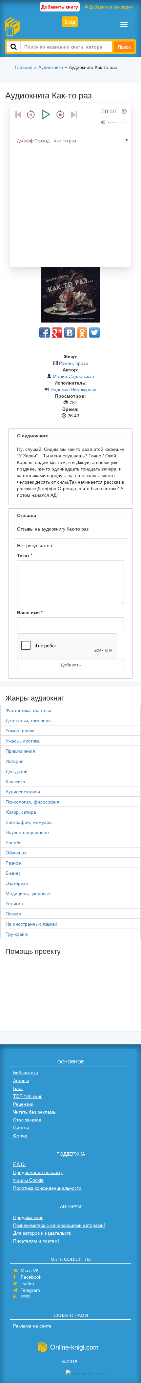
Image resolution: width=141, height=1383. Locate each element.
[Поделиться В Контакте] (69, 332)
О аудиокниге (33, 435)
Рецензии (23, 1103)
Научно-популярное (27, 832)
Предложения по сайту (38, 1172)
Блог (18, 1088)
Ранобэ (13, 842)
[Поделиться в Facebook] (44, 332)
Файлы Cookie (28, 1180)
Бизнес (13, 873)
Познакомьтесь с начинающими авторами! (59, 1225)
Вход (70, 21)
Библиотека (25, 1072)
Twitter (27, 1283)
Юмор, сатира (21, 811)
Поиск (124, 46)
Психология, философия (32, 801)
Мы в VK (30, 1270)
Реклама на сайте (32, 1325)
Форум (20, 1135)
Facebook (31, 1277)
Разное (13, 862)
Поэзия (13, 913)
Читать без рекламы (34, 1111)
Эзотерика (17, 883)
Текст (24, 555)
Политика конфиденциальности (47, 1187)
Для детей (17, 771)
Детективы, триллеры (28, 720)
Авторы (21, 1080)
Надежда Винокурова (73, 389)
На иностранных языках (31, 923)
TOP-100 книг (27, 1096)
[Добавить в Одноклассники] (82, 332)
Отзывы (26, 515)
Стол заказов (27, 1119)
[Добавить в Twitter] (94, 332)
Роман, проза (73, 363)
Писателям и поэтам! (36, 1240)
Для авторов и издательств (42, 1232)
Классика (15, 781)
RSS (25, 1296)
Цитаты (21, 1127)
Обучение (16, 852)
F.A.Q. (19, 1164)
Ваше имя (30, 612)
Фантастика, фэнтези (28, 710)
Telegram (30, 1290)
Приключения (20, 750)
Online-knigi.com (74, 1347)
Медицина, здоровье (28, 893)
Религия (14, 903)
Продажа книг (28, 1217)
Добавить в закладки (111, 6)
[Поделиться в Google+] (57, 332)
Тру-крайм (17, 934)
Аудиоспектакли (23, 791)
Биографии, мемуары (29, 822)
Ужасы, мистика (23, 740)
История (15, 761)
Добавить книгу (59, 6)
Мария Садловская (73, 376)
